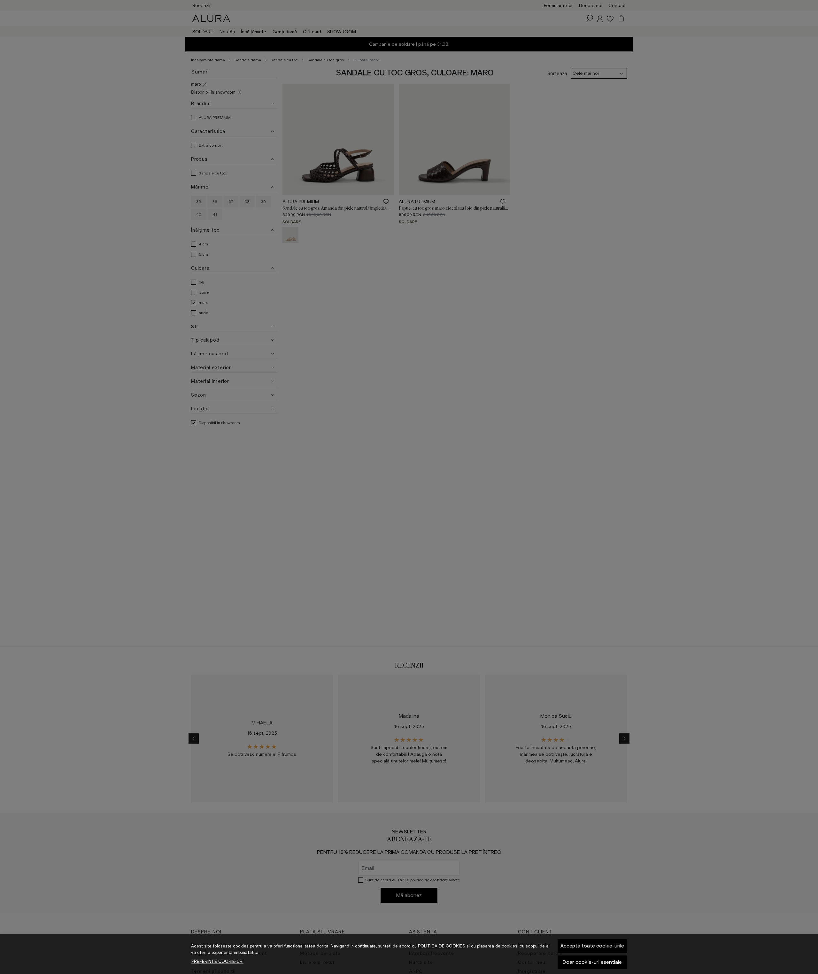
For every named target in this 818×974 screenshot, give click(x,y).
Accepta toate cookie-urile (592, 945)
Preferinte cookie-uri (217, 961)
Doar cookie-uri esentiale (592, 962)
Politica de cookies (441, 946)
